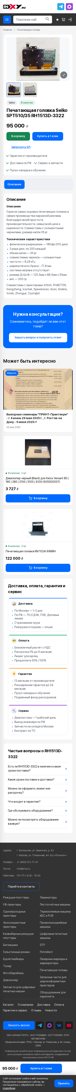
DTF (42, 945)
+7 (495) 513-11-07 (27, 862)
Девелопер (10, 980)
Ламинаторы (48, 897)
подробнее (9, 1088)
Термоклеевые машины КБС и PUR (55, 913)
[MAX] (69, 6)
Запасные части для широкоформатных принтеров (53, 981)
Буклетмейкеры (13, 959)
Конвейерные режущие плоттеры (18, 935)
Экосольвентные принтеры (14, 924)
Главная (7, 30)
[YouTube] (69, 1025)
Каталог (8, 1004)
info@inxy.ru (23, 868)
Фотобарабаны (13, 973)
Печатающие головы (28, 30)
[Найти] (47, 19)
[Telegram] (60, 6)
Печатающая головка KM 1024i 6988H (31, 551)
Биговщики (10, 945)
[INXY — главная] (14, 6)
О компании (25, 1004)
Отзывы (36, 1010)
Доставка (43, 1004)
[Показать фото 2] (30, 89)
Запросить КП (20, 147)
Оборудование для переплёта (53, 994)
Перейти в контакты (21, 886)
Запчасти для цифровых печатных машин (19, 989)
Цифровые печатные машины (53, 935)
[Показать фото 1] (13, 89)
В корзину (18, 136)
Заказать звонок (19, 1025)
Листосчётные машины (55, 904)
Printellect (46, 952)
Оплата (59, 1004)
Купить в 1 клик (47, 136)
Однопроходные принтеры (14, 913)
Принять (64, 1083)
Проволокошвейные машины (53, 924)
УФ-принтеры (12, 904)
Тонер (7, 966)
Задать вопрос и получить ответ (38, 337)
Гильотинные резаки (16, 952)
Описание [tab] (14, 184)
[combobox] (28, 19)
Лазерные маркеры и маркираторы (53, 961)
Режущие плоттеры (16, 897)
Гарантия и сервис (15, 1010)
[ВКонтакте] (59, 1025)
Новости (51, 1010)
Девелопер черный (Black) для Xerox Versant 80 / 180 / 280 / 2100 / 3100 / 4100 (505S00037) (37, 480)
